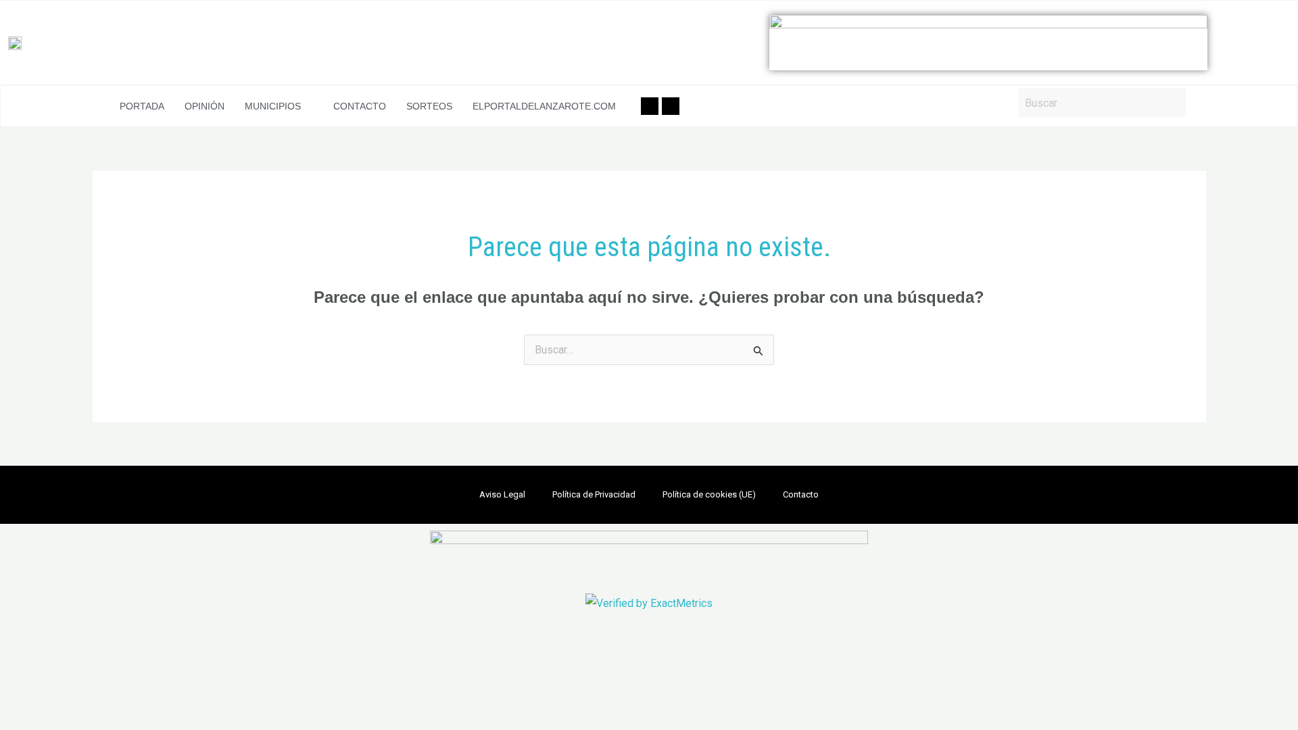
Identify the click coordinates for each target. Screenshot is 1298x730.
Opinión (204, 106)
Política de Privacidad (593, 494)
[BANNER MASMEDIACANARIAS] (988, 42)
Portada (142, 106)
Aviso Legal (502, 494)
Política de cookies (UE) (709, 494)
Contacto (359, 106)
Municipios (273, 106)
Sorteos (429, 106)
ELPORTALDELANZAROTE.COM (544, 106)
